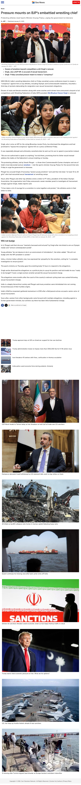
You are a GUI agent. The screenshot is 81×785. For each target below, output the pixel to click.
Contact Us (53, 781)
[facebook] (2, 305)
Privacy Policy (67, 781)
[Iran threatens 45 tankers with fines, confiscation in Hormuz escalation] (6, 360)
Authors (59, 781)
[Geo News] (38, 2)
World (2, 8)
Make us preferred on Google (18, 305)
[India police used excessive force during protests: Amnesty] (6, 368)
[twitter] (6, 305)
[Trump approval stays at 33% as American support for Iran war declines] (6, 343)
